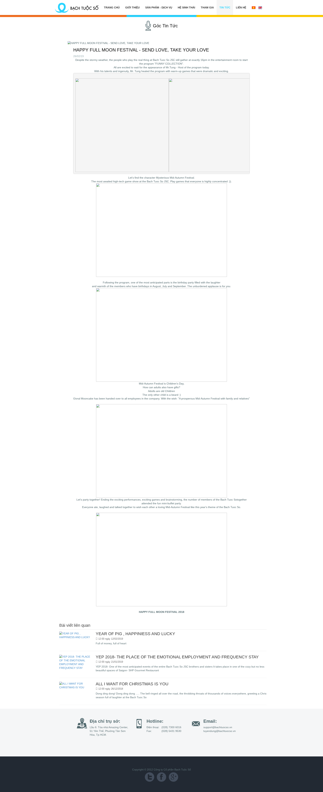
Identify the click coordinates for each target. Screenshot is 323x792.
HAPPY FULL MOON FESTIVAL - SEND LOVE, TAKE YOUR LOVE (141, 49)
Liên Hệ (241, 7)
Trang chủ (112, 7)
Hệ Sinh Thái (186, 7)
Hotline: (155, 721)
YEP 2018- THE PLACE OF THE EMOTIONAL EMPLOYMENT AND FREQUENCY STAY (177, 657)
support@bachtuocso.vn (217, 727)
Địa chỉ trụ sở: (105, 721)
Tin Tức (224, 7)
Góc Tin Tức (165, 25)
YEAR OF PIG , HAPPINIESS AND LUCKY (135, 633)
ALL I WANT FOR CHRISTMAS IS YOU (132, 684)
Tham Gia (207, 7)
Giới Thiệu (132, 7)
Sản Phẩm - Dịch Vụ (158, 7)
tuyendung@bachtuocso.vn (219, 730)
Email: (210, 721)
